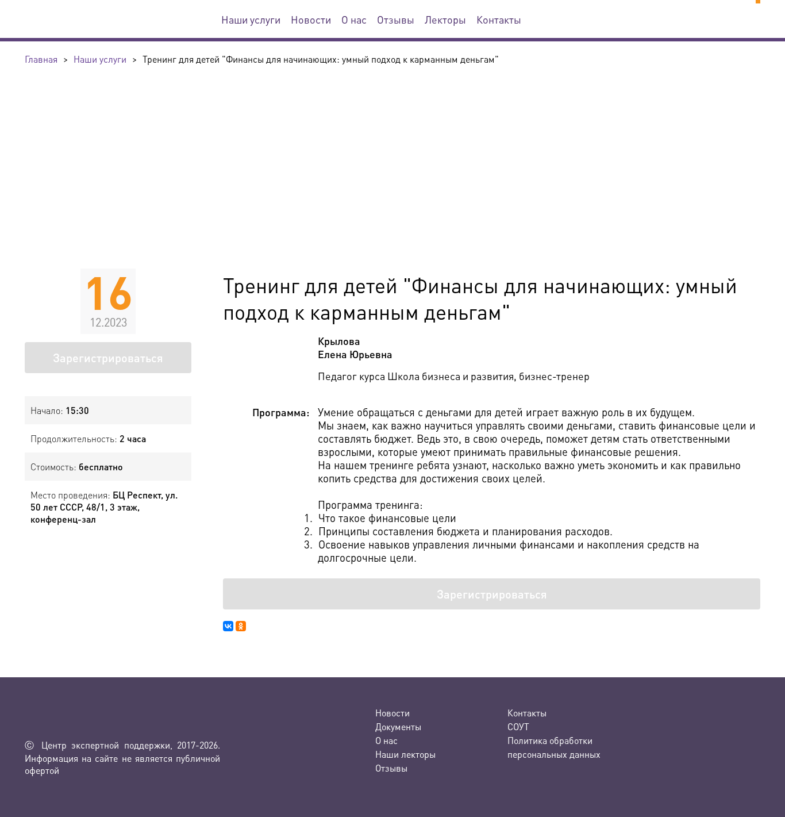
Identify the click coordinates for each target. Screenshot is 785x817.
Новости (311, 19)
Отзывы (395, 19)
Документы (398, 726)
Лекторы (445, 19)
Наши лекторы (405, 754)
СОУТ (518, 726)
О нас (354, 19)
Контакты (498, 19)
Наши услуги (250, 19)
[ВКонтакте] (228, 626)
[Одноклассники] (241, 626)
